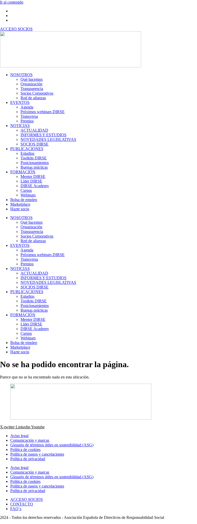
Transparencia (32, 88)
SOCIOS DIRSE (34, 144)
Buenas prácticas (34, 167)
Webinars (28, 195)
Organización (31, 84)
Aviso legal (19, 435)
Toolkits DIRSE (34, 158)
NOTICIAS (20, 125)
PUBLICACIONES (26, 149)
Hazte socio (19, 209)
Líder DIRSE (31, 181)
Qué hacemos (32, 79)
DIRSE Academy (35, 186)
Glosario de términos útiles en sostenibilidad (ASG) (51, 445)
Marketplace (20, 204)
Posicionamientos (35, 162)
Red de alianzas (33, 98)
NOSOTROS (21, 75)
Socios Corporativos (37, 93)
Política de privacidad (27, 459)
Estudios (27, 153)
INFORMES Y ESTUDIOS (43, 135)
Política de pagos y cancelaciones (37, 454)
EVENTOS (19, 102)
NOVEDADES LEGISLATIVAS (48, 139)
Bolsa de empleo (23, 199)
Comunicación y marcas (29, 440)
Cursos (26, 190)
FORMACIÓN (22, 172)
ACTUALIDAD (34, 130)
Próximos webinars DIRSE (43, 112)
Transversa (29, 116)
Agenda (27, 107)
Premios (27, 121)
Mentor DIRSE (33, 176)
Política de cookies (25, 449)
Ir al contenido (11, 2)
